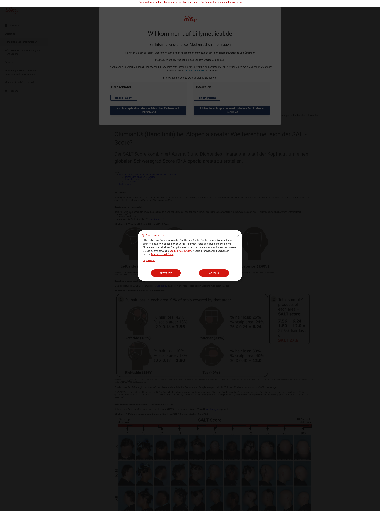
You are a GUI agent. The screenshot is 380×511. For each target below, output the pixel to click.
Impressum (149, 260)
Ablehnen (214, 273)
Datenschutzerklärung (162, 254)
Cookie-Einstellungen (180, 250)
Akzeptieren (166, 273)
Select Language (153, 235)
